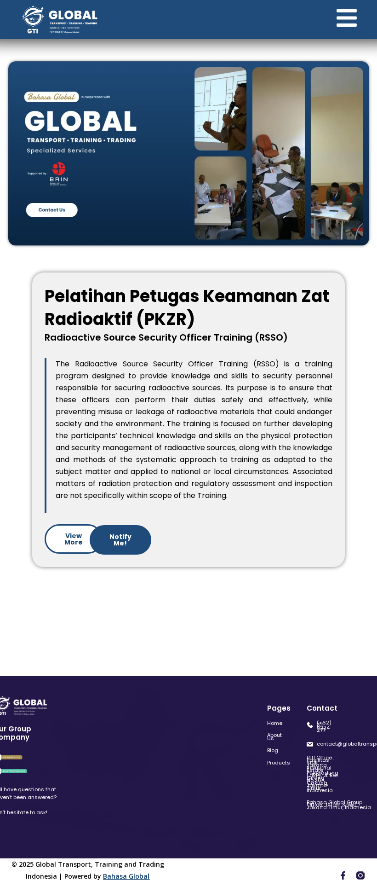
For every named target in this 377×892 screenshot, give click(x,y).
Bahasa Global (126, 876)
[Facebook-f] (343, 875)
